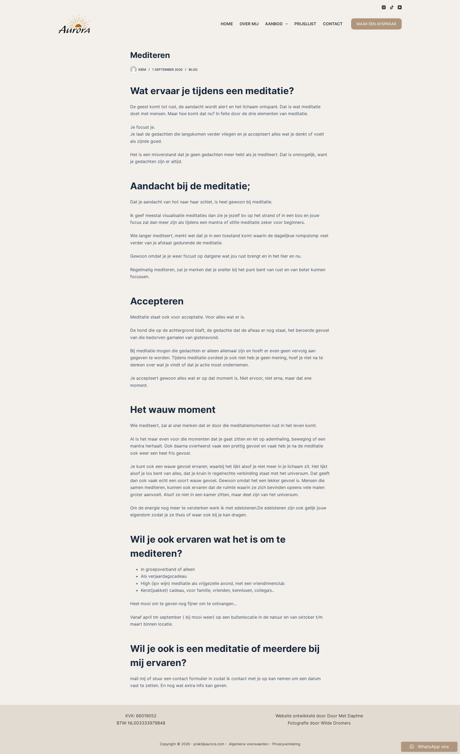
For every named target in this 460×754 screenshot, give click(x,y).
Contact (333, 23)
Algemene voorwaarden (249, 744)
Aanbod (274, 23)
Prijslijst (305, 23)
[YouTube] (400, 7)
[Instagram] (384, 7)
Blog (193, 70)
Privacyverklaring (286, 744)
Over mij (249, 23)
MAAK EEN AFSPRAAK (376, 24)
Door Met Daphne (345, 715)
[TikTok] (392, 7)
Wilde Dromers (336, 723)
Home (227, 23)
